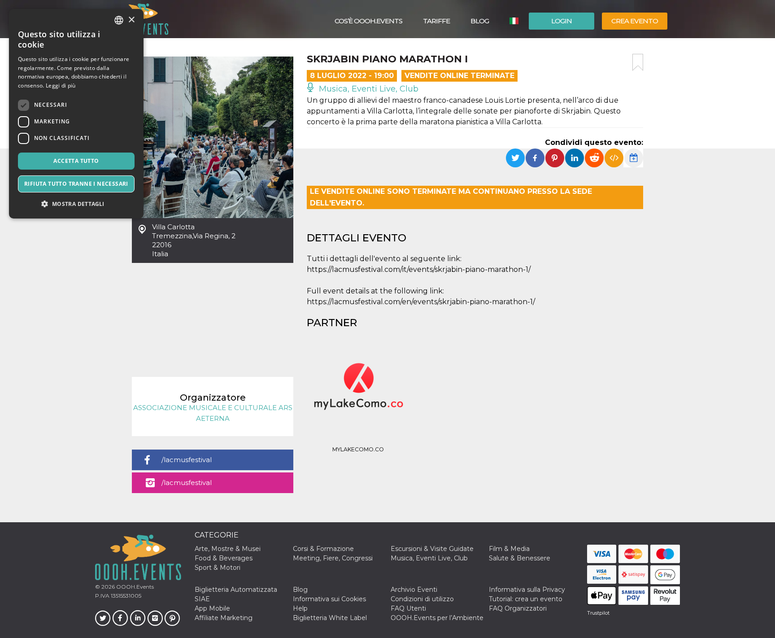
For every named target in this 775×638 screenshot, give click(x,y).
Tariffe (436, 21)
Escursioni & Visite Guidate (432, 549)
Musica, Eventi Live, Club (367, 89)
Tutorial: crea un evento (525, 599)
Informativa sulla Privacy (527, 590)
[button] (76, 204)
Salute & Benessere (519, 558)
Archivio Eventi (414, 590)
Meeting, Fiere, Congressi (333, 558)
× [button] (131, 20)
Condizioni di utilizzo (422, 599)
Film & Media (509, 549)
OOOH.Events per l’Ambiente (437, 618)
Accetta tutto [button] (76, 161)
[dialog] (76, 113)
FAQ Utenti (408, 608)
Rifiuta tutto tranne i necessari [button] (76, 184)
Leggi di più (61, 85)
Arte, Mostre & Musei (228, 549)
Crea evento (634, 21)
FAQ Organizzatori (518, 608)
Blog (479, 21)
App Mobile (212, 608)
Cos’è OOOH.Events (368, 21)
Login (561, 21)
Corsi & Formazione (323, 549)
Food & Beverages (224, 558)
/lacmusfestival (186, 459)
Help (300, 608)
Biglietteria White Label (330, 618)
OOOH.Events (134, 586)
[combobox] (118, 20)
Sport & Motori (217, 568)
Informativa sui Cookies (329, 599)
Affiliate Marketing (224, 618)
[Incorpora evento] (614, 158)
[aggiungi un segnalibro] (637, 62)
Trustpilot (598, 613)
